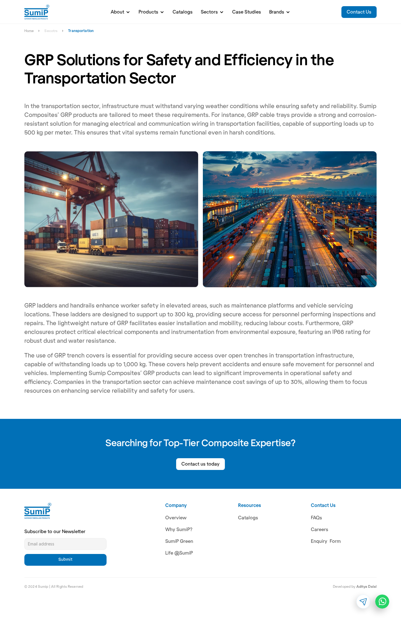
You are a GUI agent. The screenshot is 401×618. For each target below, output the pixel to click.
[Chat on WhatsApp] (382, 602)
